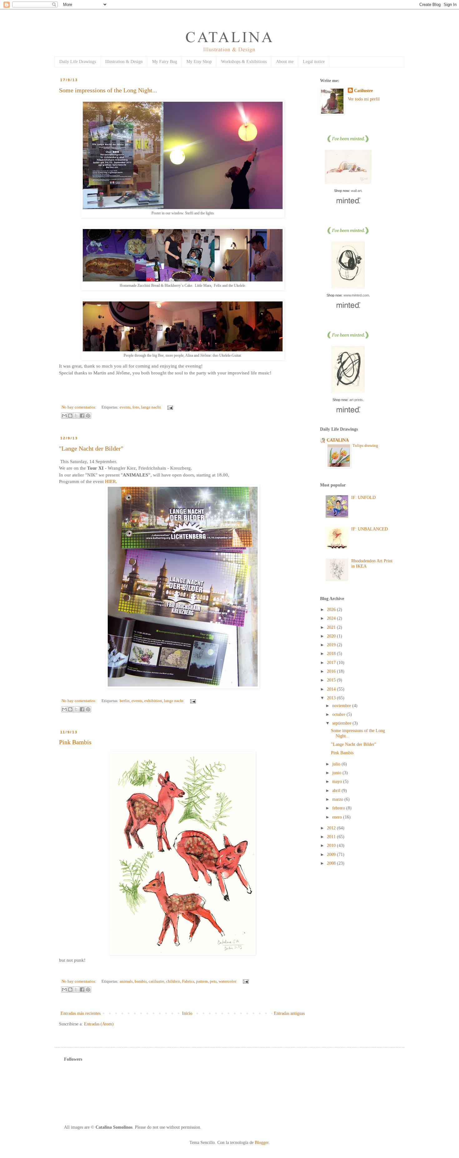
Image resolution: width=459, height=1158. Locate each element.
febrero (339, 808)
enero (337, 817)
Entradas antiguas (289, 1013)
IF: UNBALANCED (369, 529)
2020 (332, 636)
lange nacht (151, 407)
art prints (356, 400)
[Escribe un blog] (70, 416)
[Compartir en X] (76, 416)
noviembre (342, 705)
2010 (332, 845)
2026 (332, 609)
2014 (332, 689)
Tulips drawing (365, 445)
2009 (332, 854)
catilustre (156, 981)
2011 (332, 836)
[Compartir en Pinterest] (88, 416)
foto (135, 407)
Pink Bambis (75, 742)
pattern (202, 981)
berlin (125, 701)
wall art (356, 191)
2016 (332, 671)
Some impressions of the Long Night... (108, 90)
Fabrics (188, 981)
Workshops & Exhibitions (244, 61)
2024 (332, 618)
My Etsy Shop (199, 61)
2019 (332, 645)
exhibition (153, 701)
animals (126, 981)
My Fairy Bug (164, 61)
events (125, 407)
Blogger (262, 1142)
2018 (332, 653)
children (173, 981)
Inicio (187, 1013)
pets (213, 981)
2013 (332, 698)
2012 (332, 828)
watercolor (227, 981)
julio (337, 764)
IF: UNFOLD (363, 497)
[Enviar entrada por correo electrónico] (169, 407)
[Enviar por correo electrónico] (64, 416)
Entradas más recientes (81, 1013)
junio (337, 772)
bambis (141, 981)
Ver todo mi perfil (364, 99)
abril (337, 790)
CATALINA (338, 440)
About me (285, 61)
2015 (332, 680)
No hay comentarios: (79, 407)
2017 (332, 662)
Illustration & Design (124, 61)
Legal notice (314, 61)
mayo (337, 781)
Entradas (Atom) (99, 1024)
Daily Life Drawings (77, 61)
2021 (332, 627)
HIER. (110, 481)
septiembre (342, 723)
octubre (339, 714)
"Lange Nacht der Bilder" (91, 448)
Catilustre (363, 90)
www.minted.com (356, 295)
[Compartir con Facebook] (82, 416)
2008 (332, 863)
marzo (338, 799)
